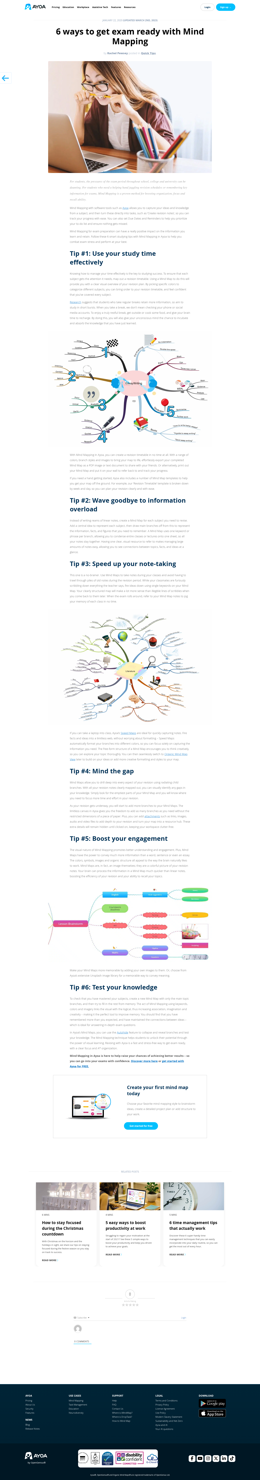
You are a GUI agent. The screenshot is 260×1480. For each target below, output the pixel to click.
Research (75, 302)
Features (29, 1412)
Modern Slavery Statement (168, 1416)
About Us (30, 1404)
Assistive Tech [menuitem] (100, 7)
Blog (27, 1424)
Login (183, 1317)
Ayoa (125, 208)
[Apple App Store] (212, 1416)
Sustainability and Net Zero (169, 1420)
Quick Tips (148, 53)
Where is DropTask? (122, 1416)
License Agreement (165, 1408)
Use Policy (160, 1412)
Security (29, 1408)
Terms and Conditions (166, 1400)
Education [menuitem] (68, 7)
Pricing (28, 1400)
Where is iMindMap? (122, 1412)
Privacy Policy (162, 1404)
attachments (152, 816)
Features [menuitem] (116, 7)
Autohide (122, 1032)
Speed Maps (128, 733)
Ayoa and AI (161, 1424)
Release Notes (32, 1428)
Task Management (78, 1404)
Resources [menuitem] (129, 7)
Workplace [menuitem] (83, 7)
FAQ (114, 1404)
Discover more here (144, 1061)
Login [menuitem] (207, 7)
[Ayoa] (35, 7)
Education (74, 1408)
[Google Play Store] (212, 1406)
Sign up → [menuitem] (225, 7)
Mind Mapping (76, 1400)
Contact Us (117, 1408)
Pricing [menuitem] (56, 7)
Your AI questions (164, 1428)
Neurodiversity (76, 1412)
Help (114, 1400)
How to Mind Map (121, 1420)
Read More (50, 1260)
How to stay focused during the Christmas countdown (62, 1228)
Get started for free (141, 1126)
